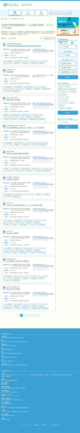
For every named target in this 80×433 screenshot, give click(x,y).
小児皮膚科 (7, 411)
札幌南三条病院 (12, 179)
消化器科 (6, 399)
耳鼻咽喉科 (4, 388)
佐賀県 (6, 365)
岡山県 (9, 357)
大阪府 (3, 353)
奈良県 (15, 353)
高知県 (12, 361)
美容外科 (3, 419)
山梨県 (25, 341)
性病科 (10, 403)
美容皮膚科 (8, 419)
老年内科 (15, 374)
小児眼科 (18, 411)
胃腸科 (3, 399)
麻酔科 (27, 407)
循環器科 (13, 407)
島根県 (6, 357)
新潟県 (3, 345)
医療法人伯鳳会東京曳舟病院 (17, 153)
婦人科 (3, 415)
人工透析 (52, 374)
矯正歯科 (10, 380)
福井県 (15, 345)
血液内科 (37, 374)
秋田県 (15, 337)
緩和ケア (48, 374)
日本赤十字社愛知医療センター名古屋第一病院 (24, 205)
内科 (2, 374)
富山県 (9, 345)
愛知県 (3, 349)
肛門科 (3, 403)
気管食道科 (23, 388)
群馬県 (22, 341)
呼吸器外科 (18, 388)
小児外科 (22, 411)
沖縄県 (25, 365)
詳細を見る (44, 49)
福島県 (21, 337)
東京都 (3, 341)
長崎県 (9, 365)
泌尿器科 (6, 403)
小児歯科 (6, 380)
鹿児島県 (22, 365)
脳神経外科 (23, 407)
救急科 (3, 407)
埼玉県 (10, 341)
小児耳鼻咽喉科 (13, 411)
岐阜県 (6, 349)
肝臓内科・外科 (12, 399)
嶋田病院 (9, 71)
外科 (6, 407)
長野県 (6, 345)
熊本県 (12, 365)
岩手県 (9, 337)
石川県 (12, 345)
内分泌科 (66, 374)
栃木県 (19, 341)
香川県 (6, 361)
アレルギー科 (19, 374)
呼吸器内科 (13, 388)
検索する (67, 77)
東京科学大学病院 (13, 289)
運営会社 (43, 425)
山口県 (15, 357)
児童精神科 (14, 392)
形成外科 (9, 407)
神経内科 (56, 374)
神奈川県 (6, 341)
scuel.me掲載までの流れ (54, 425)
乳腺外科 (6, 415)
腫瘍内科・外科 (43, 374)
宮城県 (12, 337)
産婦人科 (13, 415)
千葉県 (13, 341)
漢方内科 (10, 374)
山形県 (18, 337)
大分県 (15, 365)
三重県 (12, 349)
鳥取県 (3, 357)
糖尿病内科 (33, 374)
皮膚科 (5, 384)
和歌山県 (19, 353)
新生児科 (26, 411)
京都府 (9, 353)
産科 (10, 415)
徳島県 (3, 361)
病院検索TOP (6, 18)
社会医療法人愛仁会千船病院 (17, 261)
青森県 (6, 337)
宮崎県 (18, 365)
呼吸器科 (8, 388)
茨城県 (16, 341)
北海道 (3, 337)
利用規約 (36, 425)
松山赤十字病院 (12, 233)
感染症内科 (61, 374)
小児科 (3, 411)
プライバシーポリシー (25, 425)
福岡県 (3, 365)
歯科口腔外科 (15, 380)
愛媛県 (9, 361)
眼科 (2, 384)
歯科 (2, 380)
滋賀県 (12, 353)
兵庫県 (6, 353)
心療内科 (3, 392)
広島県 (12, 357)
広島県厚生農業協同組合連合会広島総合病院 (23, 46)
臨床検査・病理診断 (6, 376)
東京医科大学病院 (13, 99)
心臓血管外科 (18, 407)
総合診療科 (6, 374)
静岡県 (9, 349)
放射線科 (70, 374)
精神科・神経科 (9, 392)
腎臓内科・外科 (19, 399)
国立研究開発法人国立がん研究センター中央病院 (25, 127)
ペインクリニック (26, 374)
